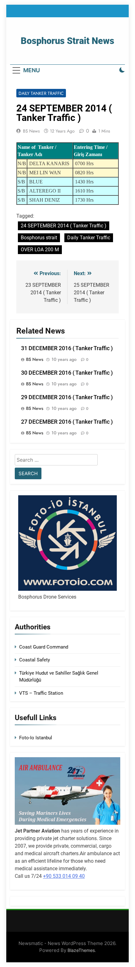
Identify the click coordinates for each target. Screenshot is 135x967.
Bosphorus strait (39, 238)
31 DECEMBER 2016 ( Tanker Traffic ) (67, 348)
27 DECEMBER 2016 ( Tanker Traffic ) (67, 422)
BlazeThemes (81, 950)
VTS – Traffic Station (41, 693)
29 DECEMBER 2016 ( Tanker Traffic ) (67, 397)
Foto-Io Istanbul (35, 738)
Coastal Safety (34, 660)
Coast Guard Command (43, 647)
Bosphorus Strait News (67, 40)
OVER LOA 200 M (40, 250)
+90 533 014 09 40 (64, 876)
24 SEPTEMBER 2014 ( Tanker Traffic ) (63, 226)
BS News (31, 131)
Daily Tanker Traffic (41, 93)
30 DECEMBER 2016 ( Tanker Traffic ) (67, 373)
